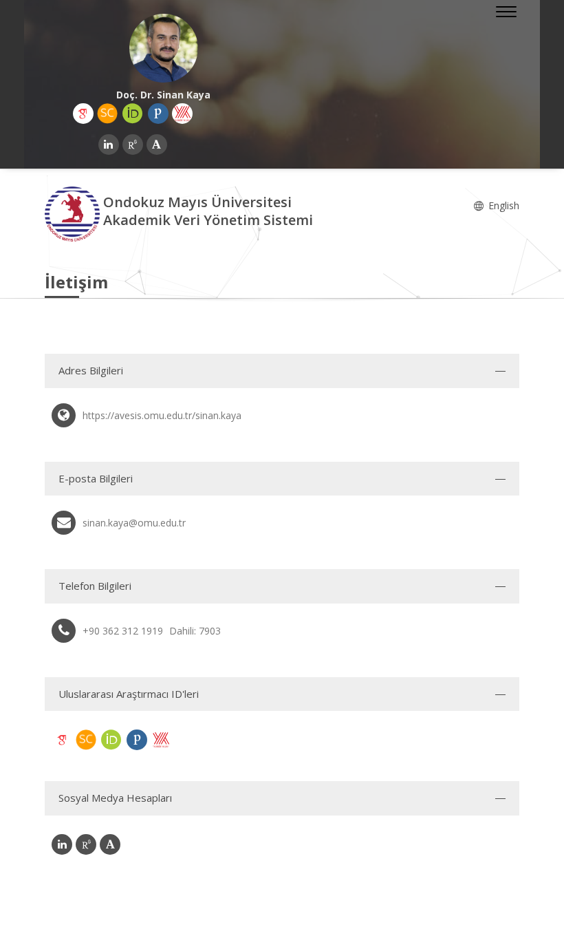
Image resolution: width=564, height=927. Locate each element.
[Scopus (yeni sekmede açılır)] (107, 113)
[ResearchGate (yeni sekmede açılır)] (132, 144)
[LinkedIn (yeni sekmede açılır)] (108, 144)
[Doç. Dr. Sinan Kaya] (163, 48)
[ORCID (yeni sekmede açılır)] (132, 113)
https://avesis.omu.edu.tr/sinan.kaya (162, 415)
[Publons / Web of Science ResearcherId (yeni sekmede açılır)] (158, 113)
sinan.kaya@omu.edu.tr (134, 522)
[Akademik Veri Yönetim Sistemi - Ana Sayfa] (74, 213)
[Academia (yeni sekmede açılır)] (157, 144)
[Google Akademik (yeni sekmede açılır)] (83, 113)
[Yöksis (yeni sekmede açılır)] (182, 113)
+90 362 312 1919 (123, 630)
